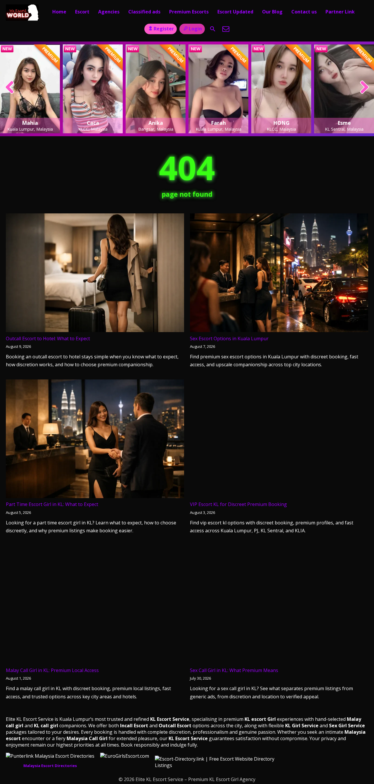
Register (164, 28)
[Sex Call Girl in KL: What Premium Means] (279, 605)
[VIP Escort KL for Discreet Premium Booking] (279, 440)
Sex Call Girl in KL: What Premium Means (234, 670)
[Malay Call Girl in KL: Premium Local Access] (95, 605)
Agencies (109, 11)
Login (195, 28)
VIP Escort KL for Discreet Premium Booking (238, 504)
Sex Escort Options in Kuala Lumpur (229, 338)
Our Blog (272, 11)
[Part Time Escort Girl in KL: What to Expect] (95, 440)
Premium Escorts (189, 11)
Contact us (304, 11)
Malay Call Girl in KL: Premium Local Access (52, 670)
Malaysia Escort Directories (50, 765)
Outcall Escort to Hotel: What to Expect (48, 338)
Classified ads (144, 11)
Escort (82, 11)
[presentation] (10, 88)
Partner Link (340, 11)
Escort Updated (235, 11)
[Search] (212, 29)
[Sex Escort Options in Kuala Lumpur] (279, 274)
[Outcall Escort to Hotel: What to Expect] (95, 274)
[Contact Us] (226, 29)
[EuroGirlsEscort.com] (124, 756)
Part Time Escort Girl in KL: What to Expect (52, 504)
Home (59, 11)
